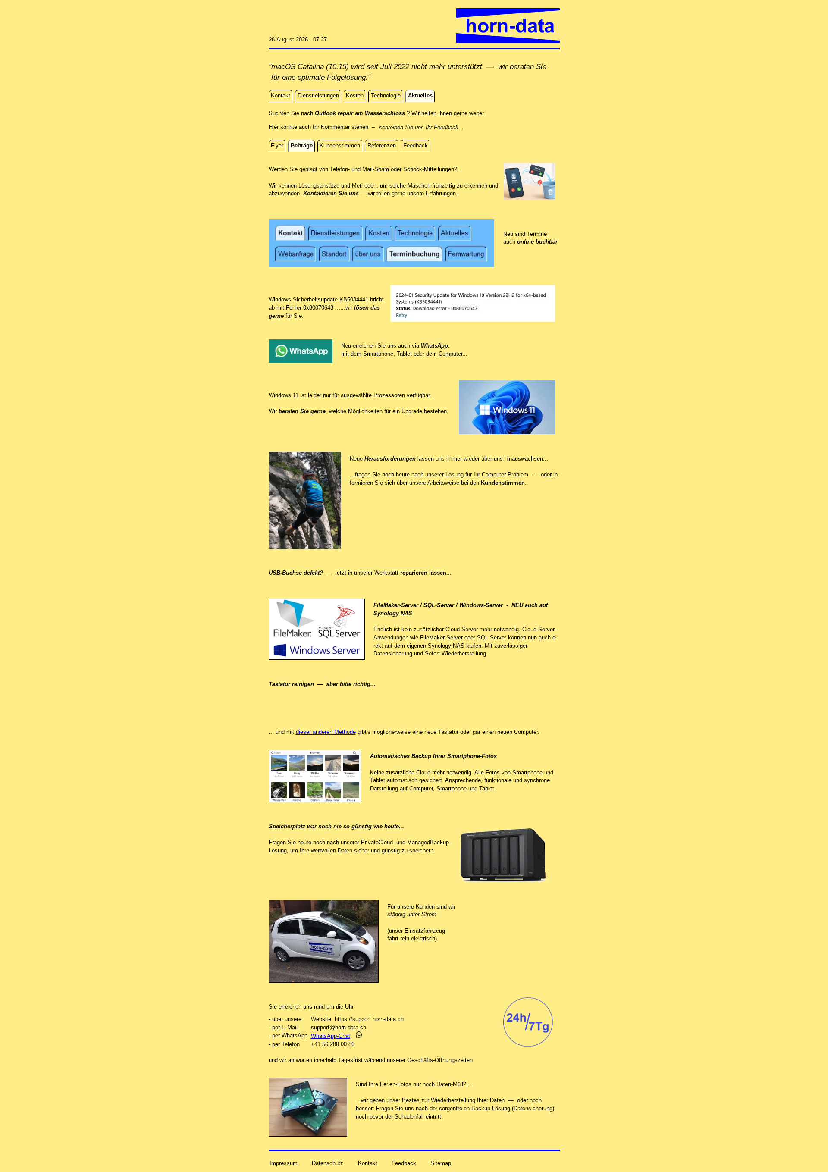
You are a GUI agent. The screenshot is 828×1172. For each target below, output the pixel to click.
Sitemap (440, 1163)
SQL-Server (491, 637)
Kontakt (367, 1163)
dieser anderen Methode (326, 732)
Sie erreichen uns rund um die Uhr (311, 1006)
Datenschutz (327, 1163)
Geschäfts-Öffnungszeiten (440, 1060)
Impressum (284, 1163)
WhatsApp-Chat (330, 1036)
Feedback (404, 1163)
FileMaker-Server (441, 637)
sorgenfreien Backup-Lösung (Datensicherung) (496, 1108)
